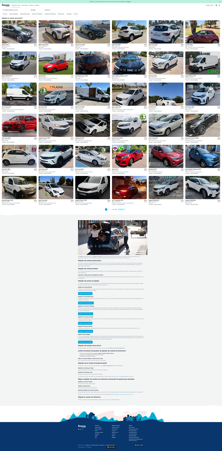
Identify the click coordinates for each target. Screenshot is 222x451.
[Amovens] (6, 5)
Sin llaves (113, 434)
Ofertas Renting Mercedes (134, 437)
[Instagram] (81, 429)
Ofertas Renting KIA (132, 435)
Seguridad (114, 437)
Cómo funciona (24, 5)
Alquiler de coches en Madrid (85, 293)
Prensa (96, 430)
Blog (96, 437)
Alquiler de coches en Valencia (85, 313)
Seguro (113, 435)
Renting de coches (117, 376)
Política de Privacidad (95, 445)
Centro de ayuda (98, 427)
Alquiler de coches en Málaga (85, 342)
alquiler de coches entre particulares (105, 263)
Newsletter (97, 434)
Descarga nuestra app (99, 432)
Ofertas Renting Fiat (132, 430)
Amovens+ (37, 5)
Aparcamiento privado (25, 13)
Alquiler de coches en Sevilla (85, 323)
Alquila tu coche (115, 432)
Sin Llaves (31, 5)
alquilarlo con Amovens (106, 399)
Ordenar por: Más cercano (50, 13)
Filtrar (76, 13)
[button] (220, 1)
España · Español (139, 445)
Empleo (96, 435)
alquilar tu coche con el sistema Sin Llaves (124, 394)
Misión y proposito (98, 429)
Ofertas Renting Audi (133, 434)
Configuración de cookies (110, 445)
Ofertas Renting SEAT (133, 432)
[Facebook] (78, 429)
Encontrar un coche (16, 5)
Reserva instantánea (13, 13)
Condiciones (87, 445)
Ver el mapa (112, 447)
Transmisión (68, 13)
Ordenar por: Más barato (37, 13)
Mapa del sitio (102, 445)
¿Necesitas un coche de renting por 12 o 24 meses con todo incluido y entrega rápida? (110, 1)
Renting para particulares (133, 429)
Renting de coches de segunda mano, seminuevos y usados (136, 440)
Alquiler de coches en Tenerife (85, 331)
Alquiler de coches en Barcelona (86, 303)
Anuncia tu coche (209, 5)
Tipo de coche (61, 13)
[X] (83, 429)
